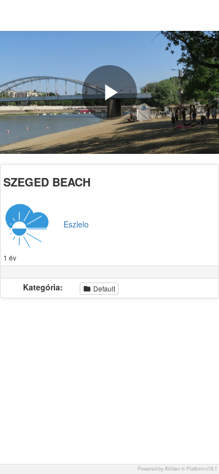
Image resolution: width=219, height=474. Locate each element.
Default (103, 288)
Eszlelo (76, 224)
